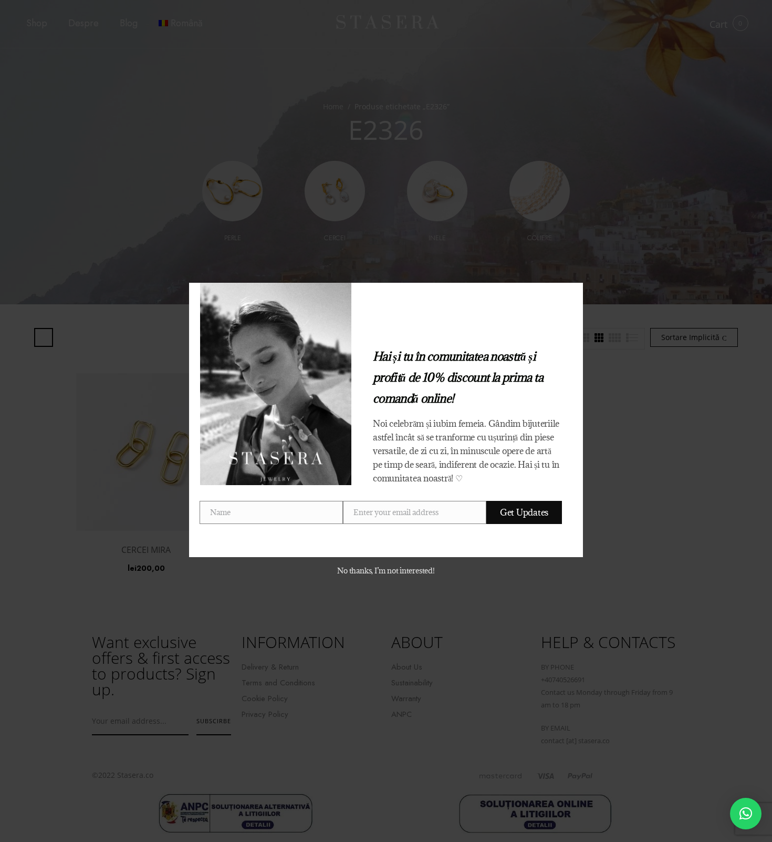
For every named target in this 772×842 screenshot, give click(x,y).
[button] (745, 813)
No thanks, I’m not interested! (385, 571)
